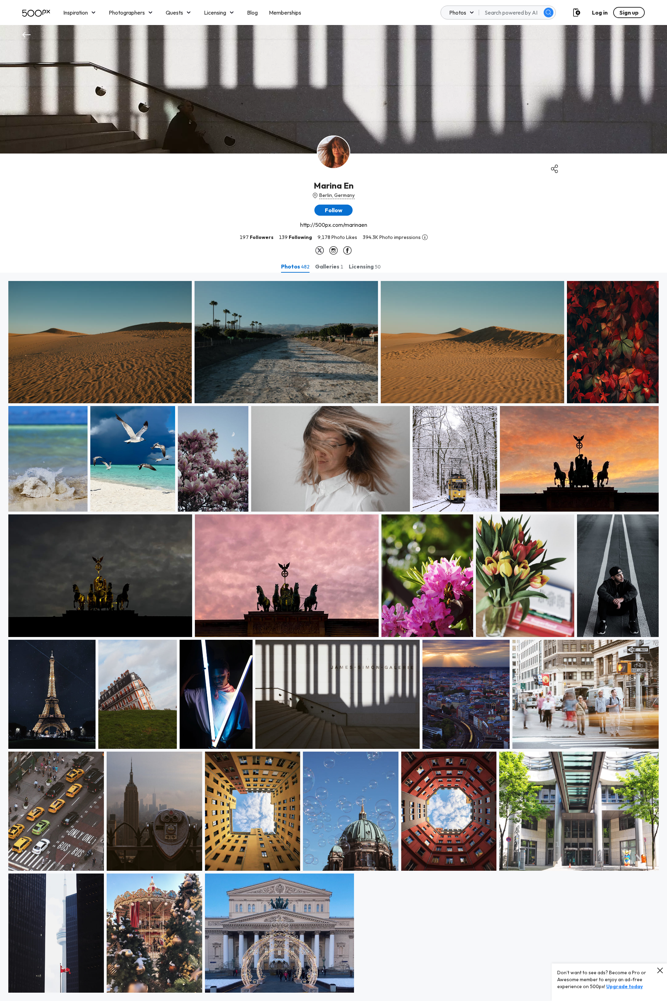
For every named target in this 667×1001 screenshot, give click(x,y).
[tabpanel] (333, 637)
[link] (100, 342)
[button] (548, 12)
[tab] (295, 266)
